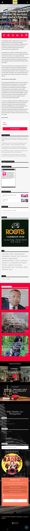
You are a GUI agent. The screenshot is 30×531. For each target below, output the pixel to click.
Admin (12, 26)
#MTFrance (4, 258)
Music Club (11, 265)
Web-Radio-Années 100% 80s (9, 195)
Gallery (24, 262)
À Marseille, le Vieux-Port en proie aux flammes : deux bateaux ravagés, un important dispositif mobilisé (14, 143)
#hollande (13, 256)
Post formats (19, 267)
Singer (25, 267)
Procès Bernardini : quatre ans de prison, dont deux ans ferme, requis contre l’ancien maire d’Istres (14, 151)
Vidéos (4, 436)
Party (13, 267)
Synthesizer (5, 269)
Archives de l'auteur (15, 129)
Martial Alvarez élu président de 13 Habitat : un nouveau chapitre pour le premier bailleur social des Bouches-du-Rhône (15, 139)
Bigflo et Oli (24, 260)
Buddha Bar (5, 200)
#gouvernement (6, 256)
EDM (20, 262)
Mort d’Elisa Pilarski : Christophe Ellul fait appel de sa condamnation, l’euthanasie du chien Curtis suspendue (14, 147)
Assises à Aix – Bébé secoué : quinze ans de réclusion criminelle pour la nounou (15, 391)
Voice (10, 269)
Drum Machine (14, 262)
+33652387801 (7, 421)
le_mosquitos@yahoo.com (9, 423)
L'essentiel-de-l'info (18, 9)
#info (19, 256)
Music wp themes (6, 267)
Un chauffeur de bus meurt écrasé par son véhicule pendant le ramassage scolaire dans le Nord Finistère (14, 155)
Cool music (5, 262)
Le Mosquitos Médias (7, 431)
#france (11, 254)
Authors (18, 260)
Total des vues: (4, 278)
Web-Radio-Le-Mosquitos (15, 413)
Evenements (5, 433)
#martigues (24, 256)
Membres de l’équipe (7, 438)
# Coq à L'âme (5, 254)
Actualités (9, 9)
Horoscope (13, 187)
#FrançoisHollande (19, 254)
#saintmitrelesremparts (8, 260)
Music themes (18, 265)
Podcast (5, 435)
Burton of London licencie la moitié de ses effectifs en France (15, 372)
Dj (9, 262)
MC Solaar (4, 265)
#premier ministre (13, 258)
